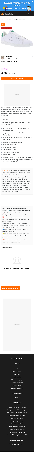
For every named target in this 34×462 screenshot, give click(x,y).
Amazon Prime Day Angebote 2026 (17, 435)
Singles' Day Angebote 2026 (17, 429)
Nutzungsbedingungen (17, 379)
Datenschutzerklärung (17, 382)
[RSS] (21, 444)
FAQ (17, 368)
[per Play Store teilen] (18, 444)
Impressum (17, 374)
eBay (13, 73)
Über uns (17, 363)
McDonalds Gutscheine (17, 418)
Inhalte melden (17, 377)
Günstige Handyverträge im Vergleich (17, 410)
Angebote (9, 19)
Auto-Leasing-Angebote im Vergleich (17, 412)
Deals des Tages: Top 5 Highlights (17, 407)
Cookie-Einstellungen (17, 388)
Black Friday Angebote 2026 (17, 426)
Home (2, 19)
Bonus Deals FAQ (17, 371)
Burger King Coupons (17, 421)
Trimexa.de (17, 397)
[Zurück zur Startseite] (8, 13)
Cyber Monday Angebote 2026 (17, 432)
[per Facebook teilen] (8, 444)
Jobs (17, 366)
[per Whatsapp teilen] (12, 444)
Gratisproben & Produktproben (17, 415)
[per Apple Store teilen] (15, 444)
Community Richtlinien (17, 385)
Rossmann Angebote (17, 423)
